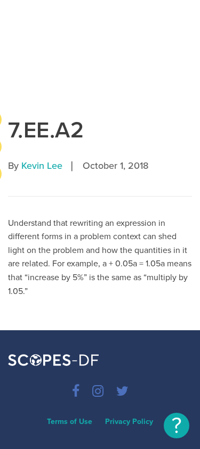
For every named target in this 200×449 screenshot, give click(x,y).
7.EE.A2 (46, 130)
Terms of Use (69, 421)
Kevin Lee (41, 166)
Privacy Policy (129, 421)
